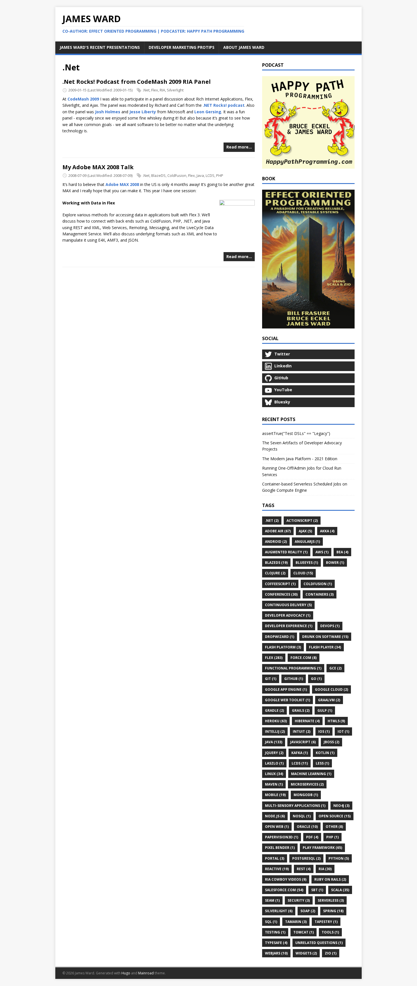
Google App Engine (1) (286, 689)
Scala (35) (340, 889)
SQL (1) (271, 921)
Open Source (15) (335, 816)
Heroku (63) (276, 721)
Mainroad (146, 973)
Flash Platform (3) (283, 647)
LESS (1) (322, 763)
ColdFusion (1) (318, 583)
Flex (154, 90)
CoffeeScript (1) (280, 583)
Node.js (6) (275, 816)
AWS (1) (321, 552)
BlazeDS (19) (276, 562)
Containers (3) (320, 594)
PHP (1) (332, 837)
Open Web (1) (277, 826)
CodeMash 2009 (83, 99)
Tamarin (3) (296, 921)
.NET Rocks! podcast (224, 105)
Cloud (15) (303, 573)
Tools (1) (330, 932)
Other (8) (334, 826)
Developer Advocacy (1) (287, 615)
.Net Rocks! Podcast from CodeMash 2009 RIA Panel (136, 81)
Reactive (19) (277, 868)
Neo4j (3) (341, 805)
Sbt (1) (317, 889)
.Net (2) (272, 520)
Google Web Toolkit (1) (287, 700)
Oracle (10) (307, 826)
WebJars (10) (276, 953)
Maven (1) (274, 784)
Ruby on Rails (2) (330, 879)
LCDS (210, 175)
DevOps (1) (330, 625)
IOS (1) (324, 731)
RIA (162, 90)
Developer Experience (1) (288, 625)
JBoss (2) (331, 742)
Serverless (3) (331, 900)
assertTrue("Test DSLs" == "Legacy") (296, 433)
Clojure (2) (275, 573)
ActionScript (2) (302, 520)
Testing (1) (275, 932)
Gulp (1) (324, 710)
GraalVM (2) (329, 700)
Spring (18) (333, 910)
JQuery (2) (274, 752)
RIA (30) (325, 868)
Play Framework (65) (322, 847)
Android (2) (276, 541)
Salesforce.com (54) (284, 889)
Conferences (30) (281, 594)
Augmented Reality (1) (286, 552)
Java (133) (273, 742)
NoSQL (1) (302, 816)
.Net (146, 90)
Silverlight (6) (278, 910)
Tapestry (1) (326, 921)
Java (200, 175)
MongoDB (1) (306, 794)
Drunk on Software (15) (325, 636)
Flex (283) (274, 657)
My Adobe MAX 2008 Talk (98, 167)
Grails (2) (300, 710)
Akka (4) (327, 531)
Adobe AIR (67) (278, 531)
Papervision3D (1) (281, 837)
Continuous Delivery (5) (288, 604)
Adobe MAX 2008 (122, 184)
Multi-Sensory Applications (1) (295, 805)
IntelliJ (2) (275, 731)
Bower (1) (335, 562)
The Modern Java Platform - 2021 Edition (299, 458)
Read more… (239, 147)
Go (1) (316, 678)
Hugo (125, 973)
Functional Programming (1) (293, 668)
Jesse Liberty (142, 111)
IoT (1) (343, 731)
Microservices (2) (307, 784)
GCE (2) (335, 668)
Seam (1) (272, 900)
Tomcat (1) (303, 932)
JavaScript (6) (303, 742)
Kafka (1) (299, 752)
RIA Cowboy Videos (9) (285, 879)
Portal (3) (274, 858)
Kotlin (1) (325, 752)
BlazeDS (158, 175)
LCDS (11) (300, 763)
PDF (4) (312, 837)
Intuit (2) (301, 731)
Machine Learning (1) (311, 773)
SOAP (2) (307, 910)
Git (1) (270, 678)
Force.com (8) (303, 657)
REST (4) (304, 868)
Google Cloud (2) (331, 689)
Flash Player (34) (325, 647)
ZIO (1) (330, 953)
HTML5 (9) (336, 721)
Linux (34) (274, 773)
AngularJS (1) (307, 541)
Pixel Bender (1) (280, 847)
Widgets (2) (306, 953)
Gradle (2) (274, 710)
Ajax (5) (305, 531)
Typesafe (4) (276, 942)
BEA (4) (342, 552)
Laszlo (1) (274, 763)
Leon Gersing (207, 111)
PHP (219, 175)
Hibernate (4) (307, 721)
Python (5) (338, 858)
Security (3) (299, 900)
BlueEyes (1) (307, 562)
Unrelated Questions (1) (319, 942)
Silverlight (175, 90)
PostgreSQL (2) (306, 858)
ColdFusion (176, 175)
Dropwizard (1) (279, 636)
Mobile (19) (275, 794)
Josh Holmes (107, 111)
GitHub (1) (293, 678)
